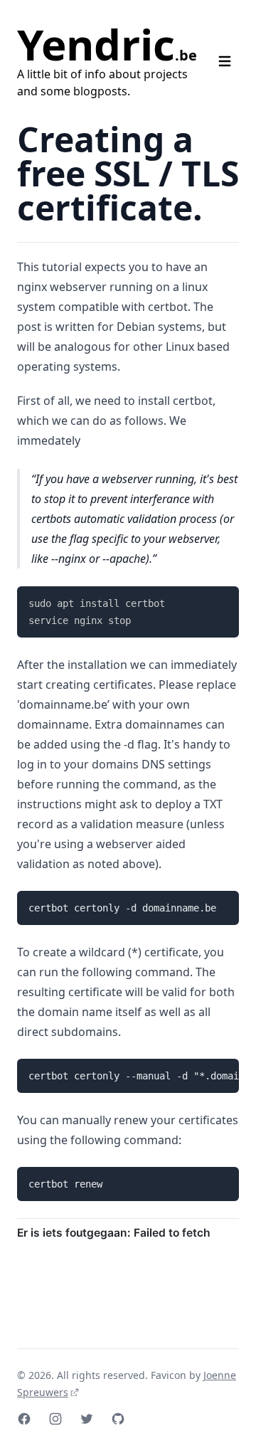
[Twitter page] (87, 1419)
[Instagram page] (55, 1419)
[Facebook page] (24, 1419)
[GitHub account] (118, 1419)
